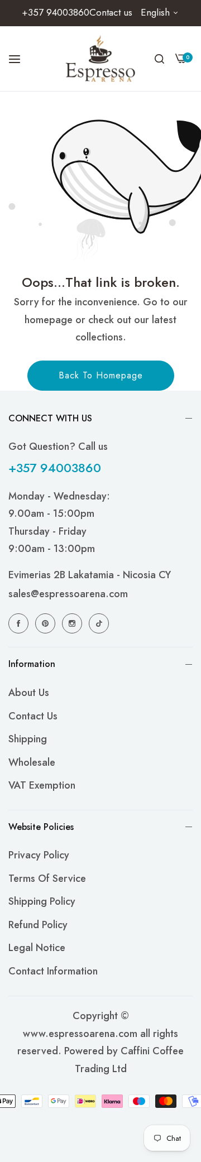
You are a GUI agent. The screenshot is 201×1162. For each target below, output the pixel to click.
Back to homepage (101, 375)
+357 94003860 (54, 468)
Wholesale (31, 762)
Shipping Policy (41, 901)
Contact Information (53, 971)
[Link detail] (20, 622)
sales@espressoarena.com (68, 594)
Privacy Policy (38, 855)
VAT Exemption (41, 785)
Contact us (33, 716)
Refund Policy (38, 925)
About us (28, 692)
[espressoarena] (100, 59)
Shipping (27, 739)
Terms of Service (47, 878)
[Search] (159, 59)
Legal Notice (36, 947)
